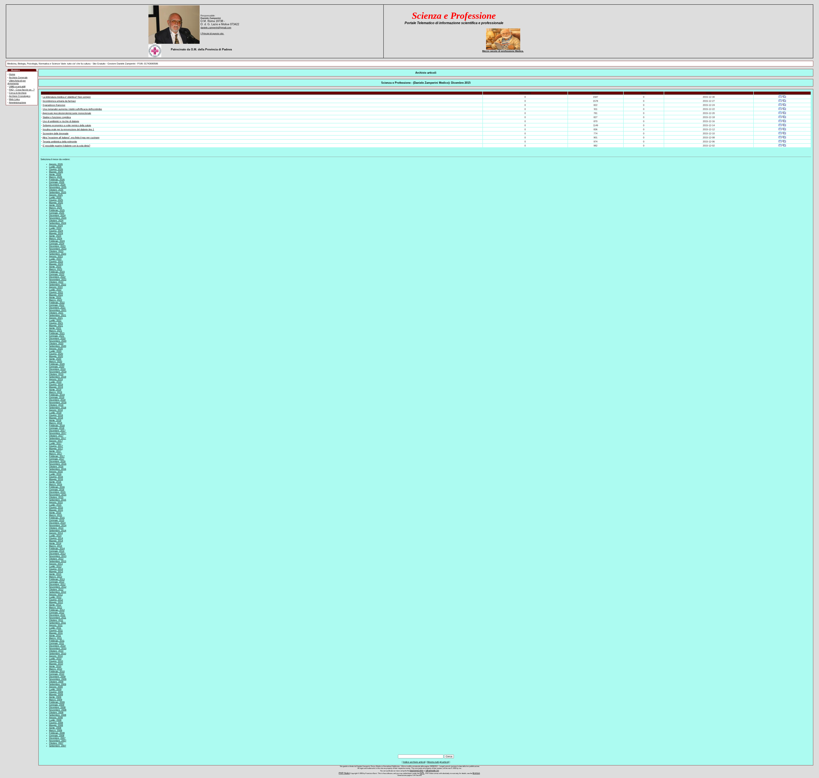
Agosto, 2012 (56, 594)
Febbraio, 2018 (57, 425)
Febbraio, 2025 (57, 210)
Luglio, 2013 (55, 566)
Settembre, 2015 (57, 500)
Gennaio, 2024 (56, 243)
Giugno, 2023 (56, 261)
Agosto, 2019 (56, 379)
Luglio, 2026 (55, 166)
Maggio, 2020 (56, 356)
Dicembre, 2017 (57, 430)
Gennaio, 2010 (56, 674)
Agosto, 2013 (56, 564)
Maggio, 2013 (56, 571)
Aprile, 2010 (55, 666)
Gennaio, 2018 (56, 428)
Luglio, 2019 (55, 382)
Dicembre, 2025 (57, 184)
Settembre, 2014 (57, 530)
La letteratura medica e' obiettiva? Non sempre (67, 97)
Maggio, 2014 (56, 541)
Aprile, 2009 (55, 697)
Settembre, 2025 (57, 192)
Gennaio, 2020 (56, 366)
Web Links (14, 99)
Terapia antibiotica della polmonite (60, 141)
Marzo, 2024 (55, 238)
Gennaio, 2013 (56, 582)
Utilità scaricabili (17, 86)
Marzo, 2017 (55, 453)
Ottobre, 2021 (56, 312)
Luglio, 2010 (55, 658)
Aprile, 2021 (55, 328)
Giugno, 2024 (56, 231)
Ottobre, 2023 (56, 251)
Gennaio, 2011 (56, 643)
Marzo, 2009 (55, 699)
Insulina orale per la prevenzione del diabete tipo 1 (68, 129)
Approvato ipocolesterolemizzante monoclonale (66, 113)
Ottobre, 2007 (56, 743)
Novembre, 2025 (57, 187)
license (476, 773)
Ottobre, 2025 (56, 190)
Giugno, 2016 (56, 476)
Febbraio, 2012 (57, 610)
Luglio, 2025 (55, 197)
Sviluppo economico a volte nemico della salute (67, 125)
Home (12, 74)
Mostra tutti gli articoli (438, 762)
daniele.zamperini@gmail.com (215, 27)
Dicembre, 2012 (57, 584)
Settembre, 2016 (57, 469)
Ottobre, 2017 (56, 435)
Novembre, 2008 (57, 710)
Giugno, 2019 (56, 384)
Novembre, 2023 (57, 248)
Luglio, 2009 (55, 689)
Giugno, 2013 (56, 569)
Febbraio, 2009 (57, 702)
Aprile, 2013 (55, 574)
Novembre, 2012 (57, 587)
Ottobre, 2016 (56, 466)
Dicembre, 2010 (57, 646)
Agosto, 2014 (56, 533)
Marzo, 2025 (55, 207)
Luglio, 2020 (55, 351)
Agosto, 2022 (56, 287)
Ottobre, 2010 (56, 651)
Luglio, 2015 (55, 505)
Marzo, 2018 (55, 423)
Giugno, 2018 (56, 415)
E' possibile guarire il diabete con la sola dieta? (66, 145)
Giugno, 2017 (56, 446)
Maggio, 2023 (56, 264)
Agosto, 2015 (56, 502)
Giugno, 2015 (56, 507)
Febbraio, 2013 (57, 579)
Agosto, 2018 (56, 410)
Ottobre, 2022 (56, 282)
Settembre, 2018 (57, 407)
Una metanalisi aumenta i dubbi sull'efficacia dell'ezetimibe (72, 109)
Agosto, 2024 (56, 225)
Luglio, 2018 (55, 412)
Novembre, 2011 (57, 617)
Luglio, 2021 (55, 320)
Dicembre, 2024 (57, 215)
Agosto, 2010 (56, 656)
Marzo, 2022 (55, 300)
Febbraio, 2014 (57, 548)
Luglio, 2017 (55, 443)
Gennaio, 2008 (56, 735)
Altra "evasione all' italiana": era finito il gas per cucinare (70, 137)
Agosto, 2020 (56, 348)
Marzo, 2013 (55, 576)
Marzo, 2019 (55, 392)
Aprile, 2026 (55, 174)
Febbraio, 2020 (57, 364)
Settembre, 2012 (57, 592)
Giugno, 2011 (56, 630)
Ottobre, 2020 (56, 343)
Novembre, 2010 (57, 648)
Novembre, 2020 (57, 341)
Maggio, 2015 (56, 510)
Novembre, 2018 (57, 402)
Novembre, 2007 (57, 740)
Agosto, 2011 (55, 625)
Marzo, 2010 (55, 669)
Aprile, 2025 (55, 205)
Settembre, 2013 (57, 561)
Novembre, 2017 (57, 433)
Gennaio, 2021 (56, 336)
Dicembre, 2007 (57, 738)
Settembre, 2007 (57, 745)
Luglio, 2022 (55, 289)
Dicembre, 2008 (57, 707)
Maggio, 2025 (56, 202)
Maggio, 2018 (56, 418)
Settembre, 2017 (57, 438)
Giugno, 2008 (56, 722)
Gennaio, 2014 (56, 551)
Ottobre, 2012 (56, 589)
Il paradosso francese (54, 105)
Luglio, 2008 (55, 720)
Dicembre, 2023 (57, 246)
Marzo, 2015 (55, 515)
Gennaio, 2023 (56, 274)
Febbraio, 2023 (57, 272)
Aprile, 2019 (55, 389)
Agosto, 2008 (56, 717)
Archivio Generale (18, 77)
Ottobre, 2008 (56, 712)
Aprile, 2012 (55, 605)
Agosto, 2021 (56, 318)
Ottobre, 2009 (56, 681)
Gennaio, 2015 (56, 520)
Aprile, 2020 (55, 359)
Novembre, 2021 (57, 310)
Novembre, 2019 (57, 371)
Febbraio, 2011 (56, 640)
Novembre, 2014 (57, 525)
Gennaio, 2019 (56, 397)
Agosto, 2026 (56, 164)
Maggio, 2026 (56, 172)
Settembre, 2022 (57, 284)
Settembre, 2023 (57, 254)
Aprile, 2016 (55, 482)
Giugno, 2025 (56, 200)
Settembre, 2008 (57, 715)
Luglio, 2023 (55, 259)
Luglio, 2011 (55, 628)
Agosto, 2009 (56, 687)
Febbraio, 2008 (57, 733)
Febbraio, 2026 (57, 179)
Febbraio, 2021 (57, 333)
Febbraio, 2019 (57, 394)
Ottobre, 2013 (56, 558)
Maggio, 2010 (56, 663)
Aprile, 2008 (55, 728)
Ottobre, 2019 (56, 374)
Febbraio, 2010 (57, 671)
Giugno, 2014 (56, 538)
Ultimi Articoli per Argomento (16, 82)
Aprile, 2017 (55, 451)
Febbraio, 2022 (57, 302)
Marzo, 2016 (55, 484)
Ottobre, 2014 (56, 528)
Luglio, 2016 (55, 474)
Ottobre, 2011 (56, 620)
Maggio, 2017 (56, 448)
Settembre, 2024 (57, 223)
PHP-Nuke (344, 773)
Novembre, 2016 (57, 464)
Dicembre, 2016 (57, 461)
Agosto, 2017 (56, 441)
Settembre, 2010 (57, 653)
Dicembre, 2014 (57, 523)
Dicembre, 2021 (57, 307)
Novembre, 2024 (57, 218)
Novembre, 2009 (57, 679)
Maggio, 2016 (56, 479)
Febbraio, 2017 (57, 456)
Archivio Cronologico (19, 96)
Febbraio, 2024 (57, 241)
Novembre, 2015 (57, 494)
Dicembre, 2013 (57, 553)
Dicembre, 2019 (57, 369)
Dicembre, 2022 (57, 277)
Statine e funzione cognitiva (57, 117)
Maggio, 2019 (56, 387)
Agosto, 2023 (56, 256)
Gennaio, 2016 (56, 489)
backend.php (416, 770)
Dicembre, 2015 (57, 492)
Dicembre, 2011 (57, 615)
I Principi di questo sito (212, 33)
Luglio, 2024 (55, 228)
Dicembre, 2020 (57, 338)
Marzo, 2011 (55, 638)
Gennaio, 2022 (56, 305)
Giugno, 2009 (56, 692)
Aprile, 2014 (55, 543)
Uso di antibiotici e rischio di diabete (61, 121)
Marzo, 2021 (55, 330)
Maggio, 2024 (56, 233)
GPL (422, 773)
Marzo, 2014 (55, 546)
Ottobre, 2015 (56, 497)
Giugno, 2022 (56, 292)
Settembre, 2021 (57, 315)
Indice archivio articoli (414, 762)
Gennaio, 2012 (56, 612)
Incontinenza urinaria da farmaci (59, 101)
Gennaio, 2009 (56, 704)
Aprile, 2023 (55, 266)
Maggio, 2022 (56, 295)
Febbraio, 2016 (57, 487)
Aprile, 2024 (55, 236)
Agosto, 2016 (56, 471)
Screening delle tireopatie (55, 133)
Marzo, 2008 (55, 730)
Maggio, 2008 (56, 725)
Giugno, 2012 (56, 599)
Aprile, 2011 (55, 635)
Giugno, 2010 (56, 661)
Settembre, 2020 (57, 346)
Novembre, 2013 (57, 556)
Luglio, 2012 (55, 597)
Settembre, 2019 (57, 377)
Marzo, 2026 (55, 177)
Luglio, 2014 (55, 535)
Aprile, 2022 (55, 297)
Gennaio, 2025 (56, 213)
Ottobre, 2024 (56, 220)
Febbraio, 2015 (57, 517)
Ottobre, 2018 (56, 405)
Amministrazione (17, 102)
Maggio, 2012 (56, 602)
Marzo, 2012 (55, 607)
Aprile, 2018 (55, 420)
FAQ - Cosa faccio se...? (22, 89)
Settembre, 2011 (57, 623)
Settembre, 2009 (57, 684)
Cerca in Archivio (17, 93)
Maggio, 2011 (56, 633)
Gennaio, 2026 (56, 182)
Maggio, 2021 (56, 325)
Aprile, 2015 (55, 512)
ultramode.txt (432, 770)
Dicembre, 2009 (57, 676)
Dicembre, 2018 (57, 400)
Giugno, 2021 (56, 323)
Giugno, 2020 (56, 353)
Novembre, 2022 (57, 279)
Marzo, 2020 (55, 361)
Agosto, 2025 (56, 195)
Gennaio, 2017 (56, 459)
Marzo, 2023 (55, 269)
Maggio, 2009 (56, 694)
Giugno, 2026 (56, 169)
